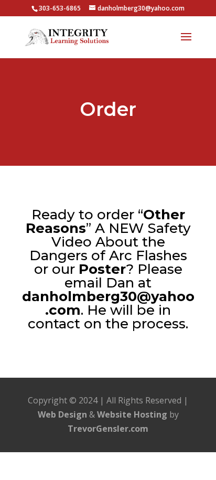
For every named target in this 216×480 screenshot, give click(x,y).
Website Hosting (132, 414)
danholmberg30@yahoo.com (108, 303)
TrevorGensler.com (108, 428)
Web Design (62, 414)
